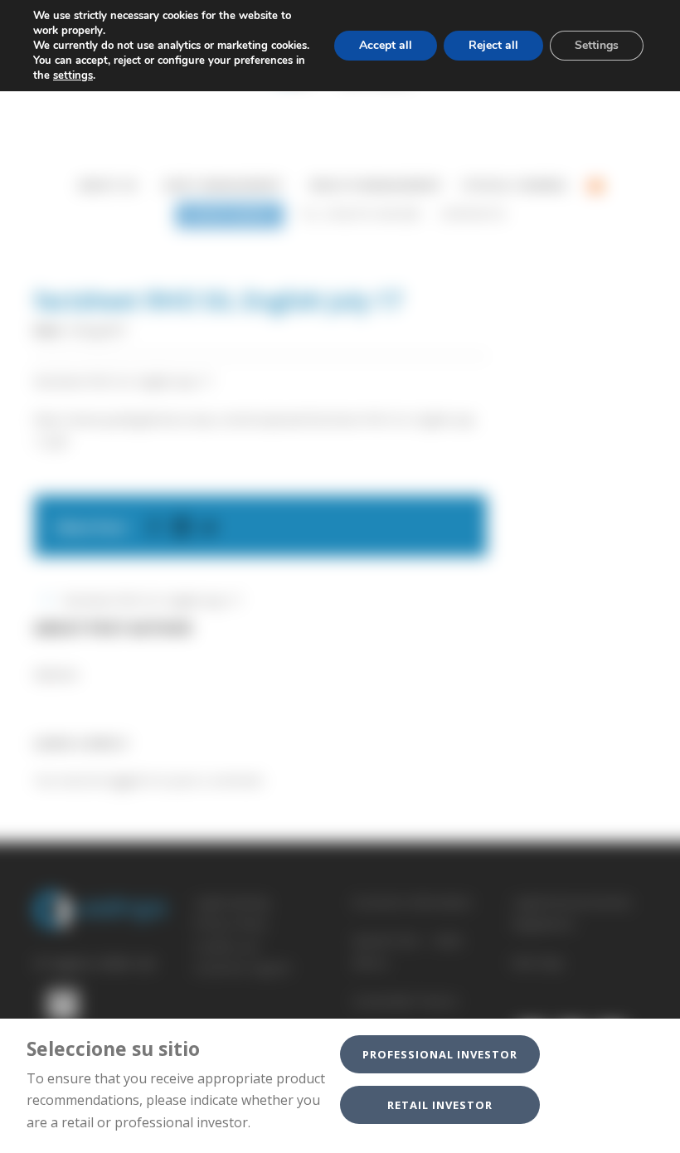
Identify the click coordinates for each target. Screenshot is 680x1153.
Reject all (493, 45)
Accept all (385, 45)
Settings (597, 45)
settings (73, 75)
